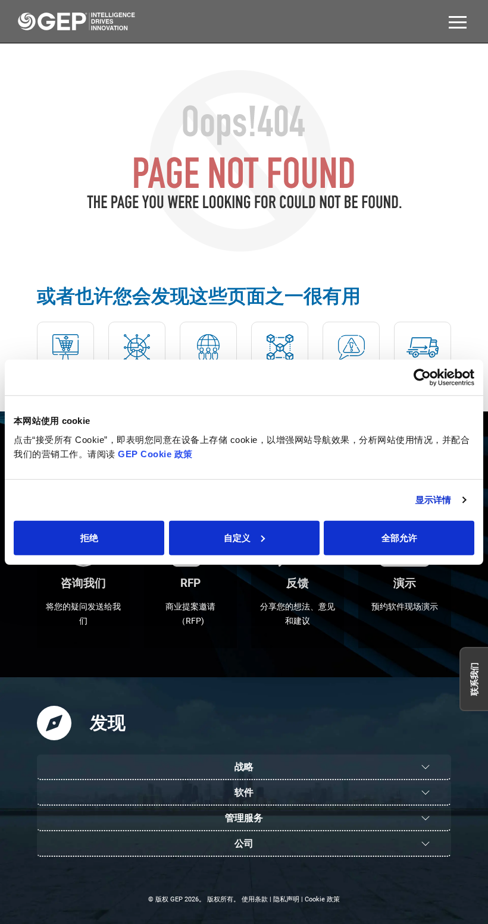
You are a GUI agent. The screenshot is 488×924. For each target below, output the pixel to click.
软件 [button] (244, 792)
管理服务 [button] (244, 818)
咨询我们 (83, 583)
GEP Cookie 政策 (154, 453)
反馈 (297, 583)
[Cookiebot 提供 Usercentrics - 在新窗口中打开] (422, 377)
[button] (458, 21)
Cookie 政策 (322, 899)
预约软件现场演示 (404, 607)
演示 (404, 583)
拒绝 (89, 537)
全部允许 (399, 537)
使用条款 (255, 899)
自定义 (237, 537)
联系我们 (474, 679)
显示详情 (433, 500)
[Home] (76, 21)
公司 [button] (244, 843)
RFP (190, 583)
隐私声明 (286, 899)
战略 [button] (244, 766)
